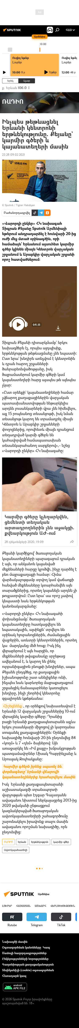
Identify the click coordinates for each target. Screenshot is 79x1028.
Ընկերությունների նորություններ (25, 959)
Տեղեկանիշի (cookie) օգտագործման (28, 970)
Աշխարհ (40, 906)
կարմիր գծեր (61, 842)
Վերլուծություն (62, 906)
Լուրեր (7, 906)
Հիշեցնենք (12, 705)
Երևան (22, 842)
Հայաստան (23, 906)
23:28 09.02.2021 (13, 155)
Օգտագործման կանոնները (21, 947)
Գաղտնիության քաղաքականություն (28, 964)
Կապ (46, 947)
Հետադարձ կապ (14, 976)
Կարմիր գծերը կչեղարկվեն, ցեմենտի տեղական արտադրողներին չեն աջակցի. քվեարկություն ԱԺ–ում (39, 525)
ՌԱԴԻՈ (8, 842)
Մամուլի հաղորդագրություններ (24, 953)
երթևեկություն (39, 842)
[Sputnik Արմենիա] (12, 31)
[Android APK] (15, 987)
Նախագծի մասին (14, 942)
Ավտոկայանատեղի (15, 850)
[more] (72, 541)
